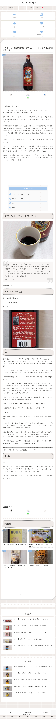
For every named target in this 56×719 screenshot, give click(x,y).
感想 (13, 203)
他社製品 (6, 506)
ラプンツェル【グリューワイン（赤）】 (22, 194)
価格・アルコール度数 (17, 198)
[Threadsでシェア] (22, 492)
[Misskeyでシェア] (47, 488)
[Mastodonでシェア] (22, 488)
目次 (27, 188)
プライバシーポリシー (28, 714)
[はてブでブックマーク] (34, 492)
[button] (51, 401)
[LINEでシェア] (47, 492)
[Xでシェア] (9, 488)
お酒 (11, 506)
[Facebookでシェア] (9, 492)
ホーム (9, 712)
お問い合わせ (46, 712)
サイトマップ (28, 712)
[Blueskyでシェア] (34, 488)
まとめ (13, 207)
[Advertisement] (28, 173)
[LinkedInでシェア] (28, 496)
